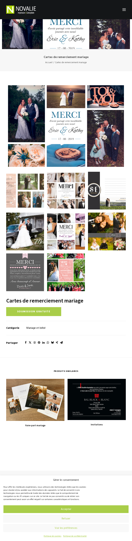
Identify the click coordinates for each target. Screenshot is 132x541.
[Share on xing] (57, 342)
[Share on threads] (34, 342)
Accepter (66, 509)
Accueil (48, 62)
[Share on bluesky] (52, 342)
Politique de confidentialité (75, 536)
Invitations (97, 424)
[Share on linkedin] (43, 342)
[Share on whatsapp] (48, 342)
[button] (124, 9)
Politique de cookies (52, 536)
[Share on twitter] (30, 342)
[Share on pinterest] (39, 342)
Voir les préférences (66, 528)
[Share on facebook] (26, 342)
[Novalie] (21, 10)
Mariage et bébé (36, 328)
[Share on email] (61, 342)
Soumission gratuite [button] (33, 312)
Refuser (66, 519)
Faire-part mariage (35, 425)
